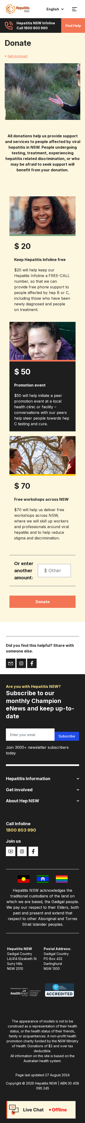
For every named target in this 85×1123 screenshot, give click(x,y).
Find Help (73, 26)
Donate (43, 601)
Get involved (17, 56)
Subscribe (67, 736)
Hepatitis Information (28, 778)
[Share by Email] (10, 663)
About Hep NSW (22, 800)
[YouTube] (10, 851)
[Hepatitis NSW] (18, 9)
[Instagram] (22, 851)
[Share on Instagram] (21, 663)
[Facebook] (33, 851)
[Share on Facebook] (32, 663)
